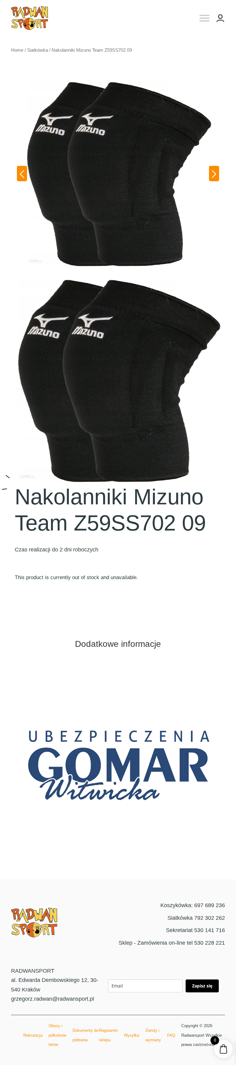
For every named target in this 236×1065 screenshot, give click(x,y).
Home (17, 50)
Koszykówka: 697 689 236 (192, 905)
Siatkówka (37, 50)
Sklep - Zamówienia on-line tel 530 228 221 (172, 943)
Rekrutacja (32, 1035)
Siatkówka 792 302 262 (196, 918)
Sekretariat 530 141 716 (195, 930)
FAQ (171, 1035)
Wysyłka (131, 1035)
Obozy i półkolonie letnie (57, 1035)
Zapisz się (202, 986)
